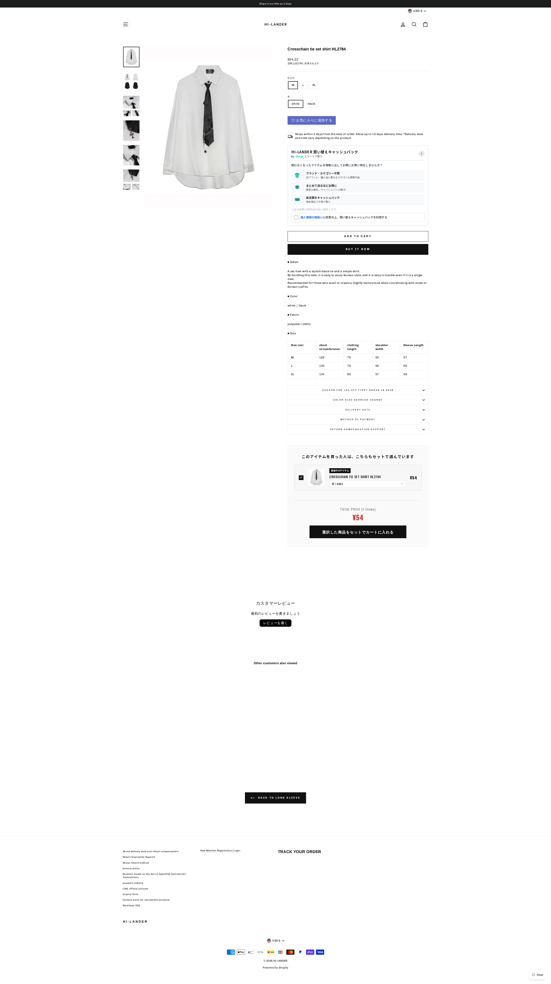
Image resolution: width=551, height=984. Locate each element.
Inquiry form (130, 894)
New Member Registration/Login (220, 850)
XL (314, 85)
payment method (133, 883)
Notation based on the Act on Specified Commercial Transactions (154, 876)
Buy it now (358, 249)
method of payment (358, 419)
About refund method (136, 862)
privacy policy (131, 868)
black (311, 103)
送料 (290, 63)
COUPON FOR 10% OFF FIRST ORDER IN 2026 (358, 390)
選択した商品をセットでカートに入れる (358, 532)
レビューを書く (275, 623)
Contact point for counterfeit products (146, 900)
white (296, 103)
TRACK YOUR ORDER (299, 851)
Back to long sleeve (278, 797)
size (291, 77)
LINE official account (135, 888)
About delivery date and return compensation (150, 851)
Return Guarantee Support (139, 857)
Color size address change (358, 399)
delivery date (358, 409)
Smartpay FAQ (131, 905)
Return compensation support (358, 429)
